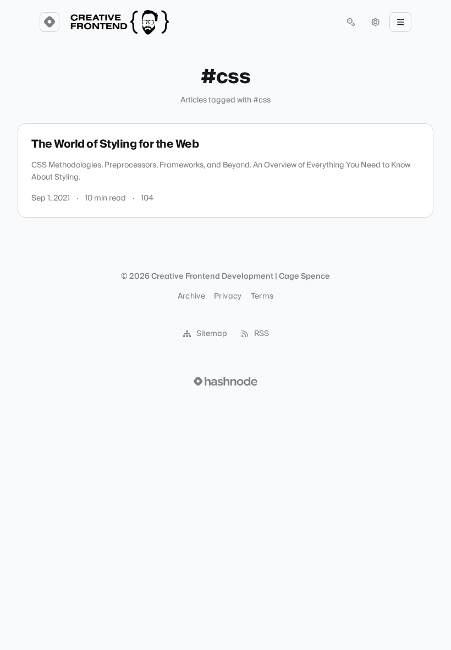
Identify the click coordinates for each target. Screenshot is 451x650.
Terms (262, 296)
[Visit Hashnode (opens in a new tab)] (225, 381)
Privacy (227, 296)
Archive (191, 296)
